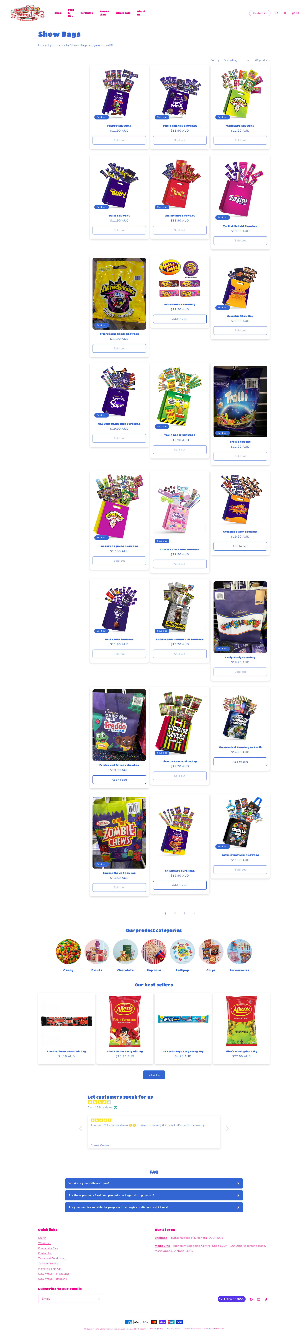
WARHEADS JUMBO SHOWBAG (119, 546)
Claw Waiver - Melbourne (53, 1274)
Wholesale (123, 12)
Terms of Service (48, 1263)
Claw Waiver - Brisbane (52, 1279)
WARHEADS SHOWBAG (240, 125)
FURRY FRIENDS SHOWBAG (180, 125)
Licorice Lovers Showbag (180, 761)
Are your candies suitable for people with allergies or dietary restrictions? (118, 1207)
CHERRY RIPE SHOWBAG (180, 215)
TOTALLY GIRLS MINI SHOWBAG (180, 549)
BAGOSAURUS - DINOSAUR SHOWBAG (180, 639)
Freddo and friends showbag (119, 765)
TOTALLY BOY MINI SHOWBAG (240, 855)
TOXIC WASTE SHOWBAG (179, 435)
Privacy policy (174, 1328)
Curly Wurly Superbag (240, 657)
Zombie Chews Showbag (119, 873)
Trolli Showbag (240, 441)
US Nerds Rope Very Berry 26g (183, 1051)
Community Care (48, 1248)
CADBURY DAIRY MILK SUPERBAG (119, 423)
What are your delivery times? (88, 1183)
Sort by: (215, 60)
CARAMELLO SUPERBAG (180, 870)
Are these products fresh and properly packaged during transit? (111, 1195)
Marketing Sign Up (49, 1268)
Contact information (214, 1328)
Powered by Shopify (136, 1329)
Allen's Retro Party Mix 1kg (125, 1051)
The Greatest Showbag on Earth (240, 747)
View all (154, 1075)
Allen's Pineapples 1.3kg (241, 1051)
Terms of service (192, 1328)
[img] (156, 1102)
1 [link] (165, 914)
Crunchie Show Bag (240, 316)
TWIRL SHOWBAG (119, 215)
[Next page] (194, 914)
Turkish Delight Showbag (240, 226)
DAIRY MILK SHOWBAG (119, 639)
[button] (81, 1128)
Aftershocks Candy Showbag (119, 333)
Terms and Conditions (51, 1258)
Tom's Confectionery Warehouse (109, 1329)
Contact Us (45, 1253)
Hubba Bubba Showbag (179, 304)
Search (42, 1238)
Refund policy (156, 1328)
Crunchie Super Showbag (240, 531)
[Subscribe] (98, 1299)
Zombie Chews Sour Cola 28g (66, 1051)
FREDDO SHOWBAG (119, 125)
